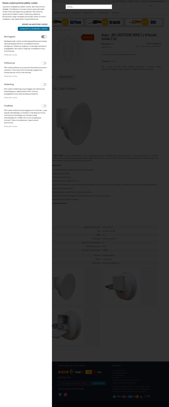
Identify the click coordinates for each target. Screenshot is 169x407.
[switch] (44, 36)
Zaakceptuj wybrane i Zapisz (34, 29)
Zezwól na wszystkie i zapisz (35, 24)
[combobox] (89, 7)
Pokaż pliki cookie (10, 55)
